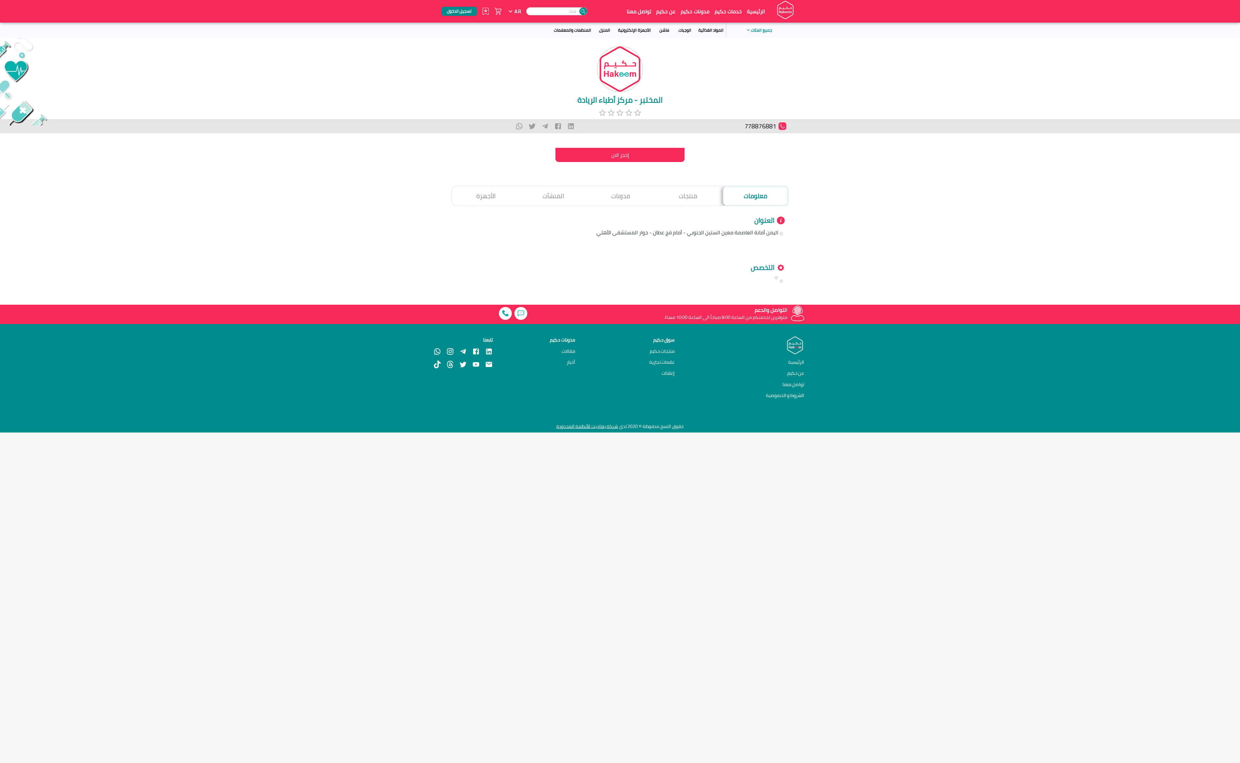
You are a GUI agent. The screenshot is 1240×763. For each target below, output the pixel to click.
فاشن (664, 30)
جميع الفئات (761, 30)
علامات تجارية (662, 362)
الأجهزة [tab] (486, 196)
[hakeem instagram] (450, 351)
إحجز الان (620, 155)
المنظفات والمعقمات (572, 30)
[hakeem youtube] (476, 364)
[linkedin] (571, 126)
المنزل (604, 30)
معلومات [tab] (755, 196)
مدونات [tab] (620, 196)
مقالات (568, 351)
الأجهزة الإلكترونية (634, 30)
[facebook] (558, 126)
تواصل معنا (639, 11)
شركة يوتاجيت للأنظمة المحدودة (587, 426)
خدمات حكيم (728, 11)
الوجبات (684, 30)
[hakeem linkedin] (489, 351)
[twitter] (532, 126)
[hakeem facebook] (476, 351)
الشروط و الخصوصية (785, 395)
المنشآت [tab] (553, 196)
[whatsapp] (519, 126)
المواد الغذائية (710, 30)
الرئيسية (756, 11)
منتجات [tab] (688, 196)
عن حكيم (666, 11)
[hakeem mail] (489, 364)
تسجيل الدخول (459, 11)
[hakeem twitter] (463, 364)
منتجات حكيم (662, 351)
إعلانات (668, 373)
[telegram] (545, 126)
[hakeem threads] (450, 364)
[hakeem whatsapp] (437, 351)
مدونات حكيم (695, 11)
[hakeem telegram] (463, 351)
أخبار (571, 362)
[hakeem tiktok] (437, 364)
